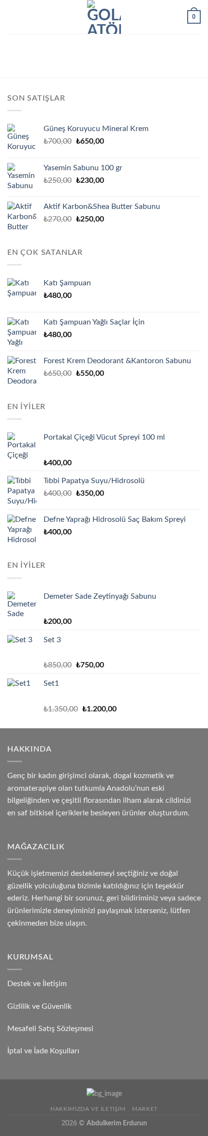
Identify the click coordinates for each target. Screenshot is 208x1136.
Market (145, 1109)
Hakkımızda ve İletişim (87, 1109)
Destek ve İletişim (37, 984)
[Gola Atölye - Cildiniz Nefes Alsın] (104, 17)
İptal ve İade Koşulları (43, 1051)
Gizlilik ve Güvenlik (39, 1006)
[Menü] (13, 17)
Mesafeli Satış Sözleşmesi (50, 1029)
